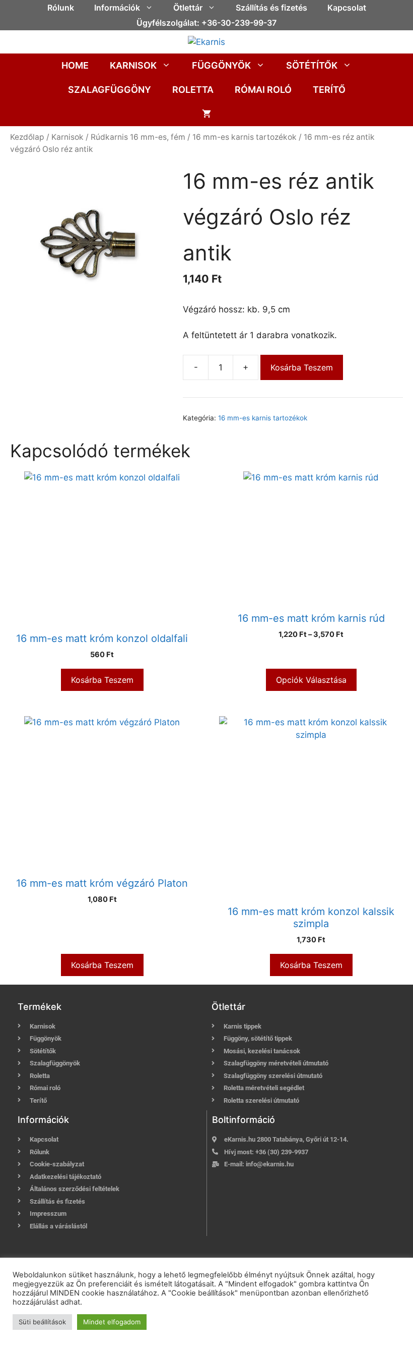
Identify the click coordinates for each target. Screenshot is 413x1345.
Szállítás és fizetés (271, 8)
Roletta (193, 89)
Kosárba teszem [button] (102, 680)
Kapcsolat (346, 8)
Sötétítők (311, 65)
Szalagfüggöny (109, 89)
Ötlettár (187, 8)
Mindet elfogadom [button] (112, 1322)
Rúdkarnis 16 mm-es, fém (138, 137)
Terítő (329, 89)
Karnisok (133, 65)
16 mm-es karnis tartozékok (244, 137)
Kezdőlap (27, 137)
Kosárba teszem (301, 367)
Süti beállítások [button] (42, 1322)
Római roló (263, 89)
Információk (117, 8)
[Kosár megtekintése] (206, 114)
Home (75, 65)
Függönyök (221, 65)
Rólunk (60, 8)
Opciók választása (311, 680)
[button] (151, 7)
